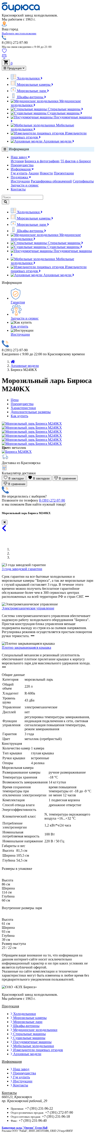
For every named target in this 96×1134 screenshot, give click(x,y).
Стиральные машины (64, 109)
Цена (15, 400)
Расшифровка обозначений (51, 181)
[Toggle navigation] (5, 149)
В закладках (41, 478)
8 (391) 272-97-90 (52, 500)
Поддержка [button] (20, 177)
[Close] (4, 522)
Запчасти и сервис (25, 185)
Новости (46, 173)
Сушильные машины (63, 113)
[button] (19, 33)
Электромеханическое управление (28, 608)
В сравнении (16, 484)
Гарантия (18, 302)
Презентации (64, 173)
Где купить (19, 173)
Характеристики (23, 408)
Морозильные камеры (33, 84)
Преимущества (22, 165)
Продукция (14, 68)
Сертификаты (83, 181)
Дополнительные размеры (31, 412)
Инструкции (20, 181)
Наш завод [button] (19, 157)
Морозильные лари (31, 91)
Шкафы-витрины (30, 97)
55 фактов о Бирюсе (76, 161)
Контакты (18, 189)
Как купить (19, 326)
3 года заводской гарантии (22, 569)
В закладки (16, 478)
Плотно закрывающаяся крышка (26, 647)
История (17, 161)
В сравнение (67, 478)
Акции (33, 173)
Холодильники (28, 78)
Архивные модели (57, 141)
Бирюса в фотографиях (42, 161)
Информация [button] (21, 169)
